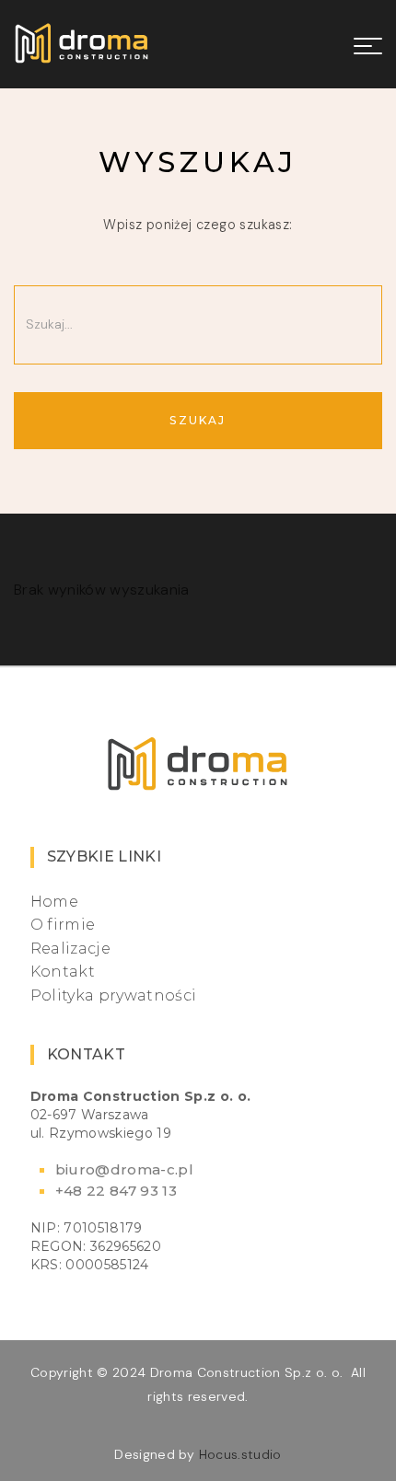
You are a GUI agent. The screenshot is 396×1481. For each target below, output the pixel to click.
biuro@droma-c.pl (124, 1169)
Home (54, 901)
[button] (362, 44)
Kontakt (62, 971)
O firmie (63, 924)
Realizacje (70, 948)
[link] (82, 44)
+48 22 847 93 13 (116, 1190)
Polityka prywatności (113, 995)
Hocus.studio (240, 1454)
